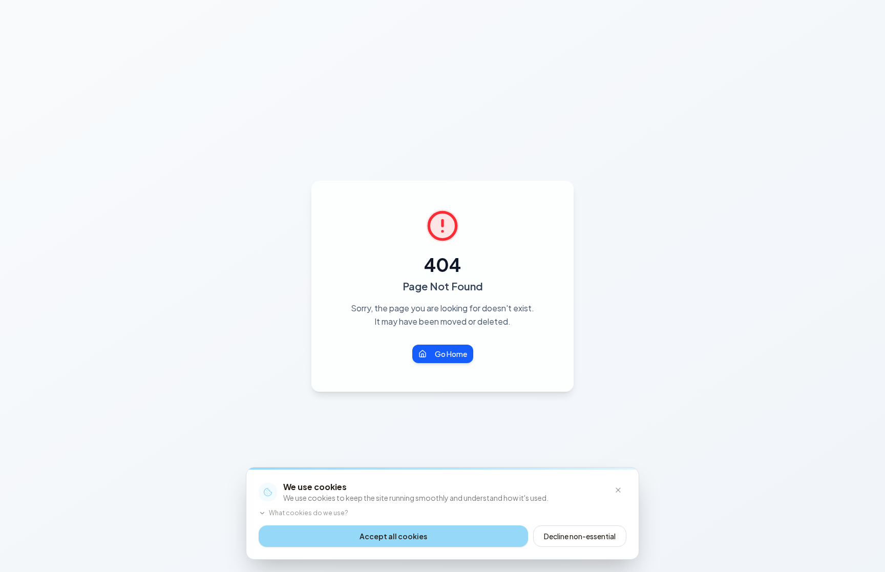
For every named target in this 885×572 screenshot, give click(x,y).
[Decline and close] (618, 490)
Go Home (451, 353)
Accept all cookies (393, 536)
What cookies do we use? (308, 513)
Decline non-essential (580, 536)
